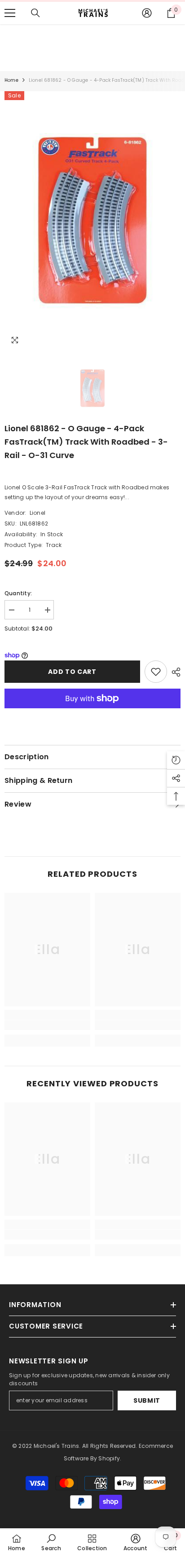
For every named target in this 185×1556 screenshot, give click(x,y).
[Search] (35, 13)
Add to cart (71, 671)
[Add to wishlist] (156, 671)
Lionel (37, 513)
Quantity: (18, 593)
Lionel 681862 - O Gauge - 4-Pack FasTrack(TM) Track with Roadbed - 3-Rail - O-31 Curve (86, 442)
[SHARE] (174, 672)
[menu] (9, 13)
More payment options (92, 713)
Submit (146, 1400)
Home (11, 80)
